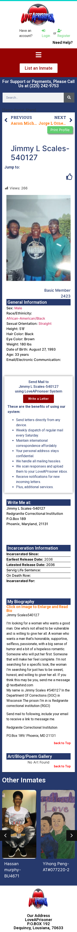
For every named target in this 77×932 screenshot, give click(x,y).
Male (18, 308)
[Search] (69, 98)
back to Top (62, 743)
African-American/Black (25, 318)
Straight (45, 323)
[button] (5, 835)
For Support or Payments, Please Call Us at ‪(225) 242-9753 (38, 83)
